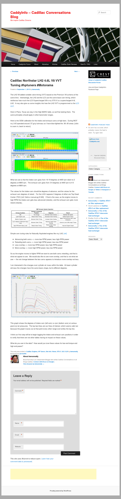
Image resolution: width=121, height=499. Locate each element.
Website (18, 446)
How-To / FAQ (85, 64)
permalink (23, 354)
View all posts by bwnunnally (33, 364)
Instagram (105, 190)
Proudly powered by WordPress (60, 491)
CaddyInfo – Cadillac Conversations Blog (40, 14)
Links (95, 64)
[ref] (65, 233)
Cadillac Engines (31, 351)
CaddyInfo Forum (25, 64)
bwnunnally (36, 89)
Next (76, 71)
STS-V (59, 351)
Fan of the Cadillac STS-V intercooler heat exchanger (98, 213)
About (36, 64)
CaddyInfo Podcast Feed (100, 125)
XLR (63, 351)
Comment (19, 391)
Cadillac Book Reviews (69, 64)
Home (13, 64)
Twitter (98, 190)
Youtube (91, 192)
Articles (54, 64)
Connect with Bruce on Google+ (44, 362)
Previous (14, 71)
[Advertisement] (100, 108)
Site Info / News (51, 351)
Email (18, 435)
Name (18, 423)
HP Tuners (41, 351)
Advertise (45, 64)
